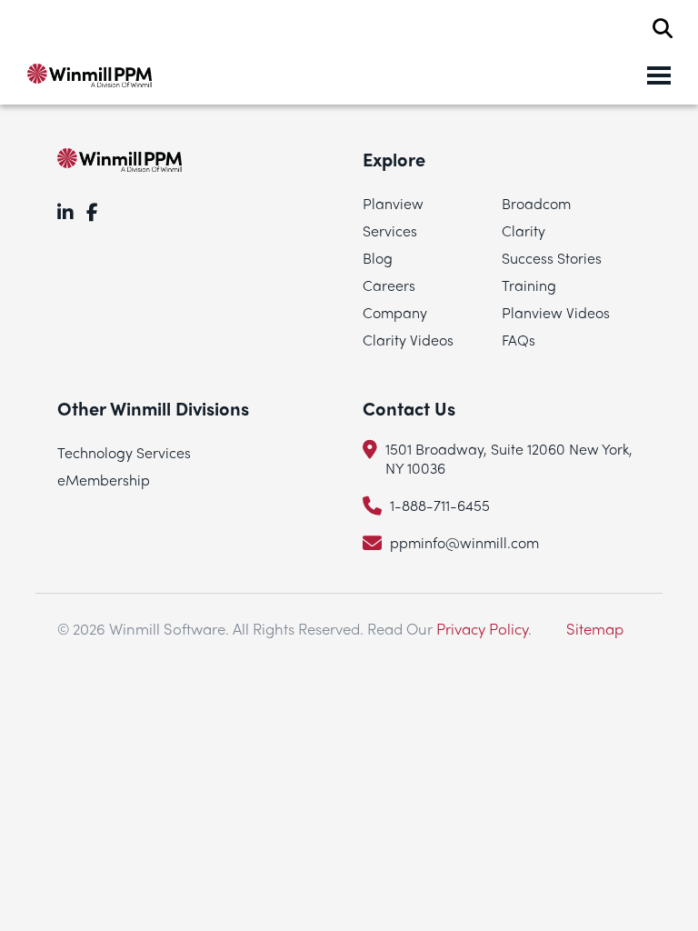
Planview (393, 203)
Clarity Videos (408, 339)
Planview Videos (556, 312)
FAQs (518, 339)
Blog (378, 257)
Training (529, 285)
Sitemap (594, 628)
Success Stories (552, 257)
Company (395, 312)
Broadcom (536, 203)
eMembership (103, 479)
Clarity (523, 230)
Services (390, 230)
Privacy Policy (482, 628)
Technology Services (124, 452)
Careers (389, 285)
